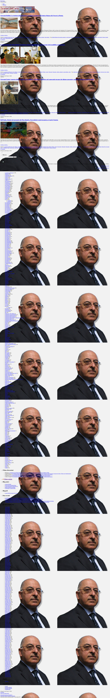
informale (6, 340)
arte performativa (8, 247)
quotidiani (7, 426)
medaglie (6, 370)
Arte (13, 37)
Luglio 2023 (7, 545)
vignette (6, 467)
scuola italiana (65, 72)
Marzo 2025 (7, 524)
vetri (6, 465)
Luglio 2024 (7, 532)
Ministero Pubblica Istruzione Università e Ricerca (14, 379)
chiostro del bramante (96, 72)
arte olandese (7, 244)
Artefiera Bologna (8, 263)
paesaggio (25, 147)
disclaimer (2, 692)
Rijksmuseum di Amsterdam (10, 430)
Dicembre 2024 (8, 527)
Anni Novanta (7, 184)
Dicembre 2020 (8, 576)
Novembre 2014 (8, 651)
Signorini (15, 73)
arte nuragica (7, 243)
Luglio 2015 (7, 643)
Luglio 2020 (7, 582)
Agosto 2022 (7, 556)
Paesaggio (54, 72)
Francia (6, 322)
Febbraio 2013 (7, 673)
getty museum (7, 331)
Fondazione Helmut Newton (10, 315)
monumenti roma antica (9, 385)
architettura (7, 195)
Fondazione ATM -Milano (9, 313)
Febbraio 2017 (7, 624)
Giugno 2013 (7, 669)
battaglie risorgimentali (72, 112)
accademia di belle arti (8, 37)
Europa (6, 303)
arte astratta (7, 205)
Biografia (4, 4)
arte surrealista (7, 259)
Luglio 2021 (7, 569)
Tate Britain (7, 455)
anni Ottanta (7, 185)
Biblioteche (7, 270)
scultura (6, 436)
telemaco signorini (34, 147)
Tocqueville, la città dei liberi (10, 488)
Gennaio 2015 (7, 649)
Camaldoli (7, 275)
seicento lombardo (8, 440)
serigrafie (6, 442)
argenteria (9, 200)
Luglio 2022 (7, 557)
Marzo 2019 (7, 598)
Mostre (34, 37)
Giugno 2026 (7, 509)
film (5, 312)
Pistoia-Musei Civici (9, 38)
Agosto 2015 (7, 642)
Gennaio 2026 (7, 514)
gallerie (31, 37)
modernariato (7, 381)
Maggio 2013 (7, 670)
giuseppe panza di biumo (9, 333)
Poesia (6, 413)
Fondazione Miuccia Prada (10, 319)
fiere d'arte (7, 311)
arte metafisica (7, 238)
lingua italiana (7, 355)
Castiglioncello (84, 112)
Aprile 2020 (7, 585)
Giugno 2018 (7, 607)
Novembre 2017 (8, 614)
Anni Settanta (7, 188)
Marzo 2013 (7, 672)
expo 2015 (7, 305)
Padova (8, 113)
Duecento (7, 301)
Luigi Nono (12, 147)
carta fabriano (7, 279)
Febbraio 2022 (7, 562)
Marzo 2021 (7, 573)
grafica (39, 112)
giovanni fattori (93, 112)
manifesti (6, 366)
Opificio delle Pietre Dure (9, 403)
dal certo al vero (103, 72)
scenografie (7, 435)
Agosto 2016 (7, 630)
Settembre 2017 (8, 616)
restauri (6, 429)
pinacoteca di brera (8, 411)
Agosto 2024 (7, 531)
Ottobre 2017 (7, 615)
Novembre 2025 (8, 516)
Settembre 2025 (8, 518)
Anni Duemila (7, 183)
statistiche (7, 450)
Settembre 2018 (8, 604)
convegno (7, 293)
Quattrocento (7, 424)
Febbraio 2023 (7, 550)
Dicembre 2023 (8, 539)
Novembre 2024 (8, 528)
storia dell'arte (7, 453)
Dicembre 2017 (8, 613)
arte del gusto (7, 211)
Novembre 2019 (8, 590)
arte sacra (6, 257)
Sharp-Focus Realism (9, 444)
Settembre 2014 (8, 653)
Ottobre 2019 (7, 591)
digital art (6, 298)
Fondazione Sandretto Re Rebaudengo (12, 320)
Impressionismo (8, 339)
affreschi (6, 173)
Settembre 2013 (8, 666)
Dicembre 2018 (8, 601)
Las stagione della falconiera (92, 37)
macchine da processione (9, 361)
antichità (6, 192)
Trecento (6, 459)
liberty (6, 350)
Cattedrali (7, 282)
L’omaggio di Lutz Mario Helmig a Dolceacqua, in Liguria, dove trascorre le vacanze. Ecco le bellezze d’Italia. (29, 472)
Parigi (6, 407)
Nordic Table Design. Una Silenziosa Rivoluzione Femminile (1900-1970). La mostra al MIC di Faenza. (24, 499)
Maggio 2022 (7, 559)
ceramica (6, 283)
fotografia (7, 321)
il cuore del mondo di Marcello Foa (11, 486)
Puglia (6, 422)
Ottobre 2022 (7, 554)
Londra (6, 358)
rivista (6, 432)
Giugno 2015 (7, 644)
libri (5, 351)
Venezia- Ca (40, 147)
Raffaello (6, 427)
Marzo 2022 (7, 561)
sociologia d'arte (8, 446)
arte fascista (7, 222)
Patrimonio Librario (8, 408)
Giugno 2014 (7, 657)
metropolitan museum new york (10, 373)
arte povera (7, 249)
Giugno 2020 (7, 583)
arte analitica (7, 204)
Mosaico (6, 386)
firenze (72, 37)
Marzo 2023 (7, 549)
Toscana (6, 458)
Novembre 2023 (8, 540)
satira (6, 434)
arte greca (7, 231)
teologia (6, 457)
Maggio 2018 (7, 608)
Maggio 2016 (7, 633)
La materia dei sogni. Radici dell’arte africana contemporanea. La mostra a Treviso (20, 498)
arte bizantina (7, 206)
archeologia (7, 194)
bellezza (15, 72)
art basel (6, 197)
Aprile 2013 (7, 671)
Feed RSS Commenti (11, 695)
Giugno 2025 (7, 521)
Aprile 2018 (7, 609)
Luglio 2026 (7, 508)
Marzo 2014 (7, 660)
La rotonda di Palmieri (100, 112)
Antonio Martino (8, 484)
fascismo (6, 308)
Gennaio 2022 (7, 563)
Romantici (29, 147)
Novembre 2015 (8, 639)
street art (6, 454)
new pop (6, 397)
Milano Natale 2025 (8, 375)
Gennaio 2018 (7, 612)
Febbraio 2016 (7, 636)
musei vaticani (7, 389)
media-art (6, 371)
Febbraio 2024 (7, 537)
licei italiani (7, 354)
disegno (6, 300)
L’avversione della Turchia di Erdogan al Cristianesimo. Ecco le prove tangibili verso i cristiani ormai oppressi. (33, 474)
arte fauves (7, 223)
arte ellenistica (7, 218)
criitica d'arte (21, 37)
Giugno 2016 (7, 632)
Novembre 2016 (8, 627)
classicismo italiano (8, 288)
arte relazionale (7, 251)
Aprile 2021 (7, 572)
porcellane (7, 420)
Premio (6, 421)
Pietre (6, 410)
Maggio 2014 (7, 658)
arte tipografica (7, 262)
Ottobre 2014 (7, 652)
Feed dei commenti (8, 688)
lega (1, 73)
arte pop (6, 248)
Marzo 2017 (7, 623)
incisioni (8, 307)
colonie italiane (7, 291)
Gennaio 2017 (7, 625)
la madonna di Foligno (9, 346)
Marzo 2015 (7, 647)
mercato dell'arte (8, 372)
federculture (7, 309)
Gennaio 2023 (7, 551)
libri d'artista (7, 352)
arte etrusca (7, 221)
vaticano (6, 464)
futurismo (6, 325)
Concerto (6, 292)
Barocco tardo (7, 266)
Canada (6, 276)
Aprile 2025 (7, 523)
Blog (4, 3)
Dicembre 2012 (8, 675)
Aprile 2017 (7, 622)
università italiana (8, 462)
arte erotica (7, 219)
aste (5, 264)
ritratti (6, 431)
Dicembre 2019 (8, 589)
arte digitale (7, 212)
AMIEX (6, 180)
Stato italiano (47, 37)
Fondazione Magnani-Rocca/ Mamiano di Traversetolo (15, 317)
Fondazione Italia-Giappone (10, 316)
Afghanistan (7, 174)
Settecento (7, 443)
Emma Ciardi (99, 146)
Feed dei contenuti (8, 687)
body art (6, 272)
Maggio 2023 (7, 547)
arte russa (6, 256)
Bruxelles (6, 274)
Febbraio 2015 (7, 648)
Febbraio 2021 (7, 574)
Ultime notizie (8, 479)
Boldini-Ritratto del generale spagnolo (59, 37)
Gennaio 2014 (7, 662)
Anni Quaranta (7, 186)
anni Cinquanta (8, 181)
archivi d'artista (7, 196)
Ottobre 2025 (7, 517)
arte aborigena (7, 202)
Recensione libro (8, 428)
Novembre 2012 (8, 676)
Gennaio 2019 (7, 600)
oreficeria (6, 404)
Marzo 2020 (7, 586)
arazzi (6, 193)
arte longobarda (8, 236)
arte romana (7, 254)
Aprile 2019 (7, 597)
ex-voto (6, 304)
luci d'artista (7, 359)
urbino (6, 463)
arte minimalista (8, 241)
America (6, 176)
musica (6, 392)
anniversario (7, 191)
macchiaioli (100, 37)
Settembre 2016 (8, 629)
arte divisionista (8, 214)
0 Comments (2, 39)
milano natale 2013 (8, 374)
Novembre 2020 (8, 577)
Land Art (6, 347)
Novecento (59, 146)
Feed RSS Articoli (3, 695)
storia (70, 72)
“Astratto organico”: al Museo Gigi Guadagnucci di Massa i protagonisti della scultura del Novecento (23, 500)
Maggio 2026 (7, 510)
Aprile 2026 (7, 511)
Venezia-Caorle (46, 147)
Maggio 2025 (7, 522)
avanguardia (80, 72)
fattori (108, 72)
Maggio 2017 (7, 621)
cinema (6, 285)
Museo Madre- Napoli (9, 390)
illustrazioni (7, 338)
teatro (6, 456)
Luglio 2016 (7, 631)
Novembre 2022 (8, 553)
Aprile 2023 (7, 548)
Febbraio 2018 (7, 611)
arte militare (7, 239)
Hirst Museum (7, 337)
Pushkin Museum (8, 423)
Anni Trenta (7, 189)
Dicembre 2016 (8, 626)
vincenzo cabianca (52, 147)
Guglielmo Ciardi (6, 147)
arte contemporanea (8, 209)
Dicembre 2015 (8, 638)
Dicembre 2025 (8, 515)
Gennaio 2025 (7, 526)
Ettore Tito (104, 146)
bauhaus (6, 267)
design (6, 297)
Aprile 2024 (7, 535)
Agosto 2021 (7, 568)
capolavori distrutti (8, 278)
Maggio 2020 (7, 584)
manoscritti (7, 367)
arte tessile (7, 261)
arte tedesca (7, 260)
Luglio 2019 (7, 594)
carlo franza (68, 37)
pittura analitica (8, 412)
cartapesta (7, 280)
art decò (6, 198)
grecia (6, 336)
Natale (6, 394)
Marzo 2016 (7, 635)
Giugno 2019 (7, 595)
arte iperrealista (7, 234)
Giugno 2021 (7, 570)
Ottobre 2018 (7, 603)
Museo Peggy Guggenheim (10, 391)
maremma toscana (3, 113)
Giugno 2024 (7, 533)
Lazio (6, 348)
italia (6, 345)
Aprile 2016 (7, 634)
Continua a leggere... (4, 35)
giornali (6, 332)
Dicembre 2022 (8, 552)
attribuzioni (7, 265)
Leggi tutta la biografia (105, 165)
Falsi (6, 306)
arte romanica (7, 255)
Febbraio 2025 (7, 525)
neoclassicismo (7, 396)
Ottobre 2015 (7, 640)
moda (6, 380)
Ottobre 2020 (7, 578)
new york (6, 398)
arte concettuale (8, 208)
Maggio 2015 (7, 645)
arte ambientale (7, 203)
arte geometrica (8, 229)
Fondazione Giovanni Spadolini (11, 314)
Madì (6, 362)
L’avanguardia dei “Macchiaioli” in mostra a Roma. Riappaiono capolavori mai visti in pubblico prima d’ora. (32, 44)
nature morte (7, 395)
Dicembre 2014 (8, 650)
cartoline (6, 281)
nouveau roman (8, 399)
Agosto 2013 (7, 667)
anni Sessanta (7, 187)
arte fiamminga (7, 224)
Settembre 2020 (8, 579)
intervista (6, 342)
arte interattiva (7, 233)
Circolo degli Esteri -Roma (10, 287)
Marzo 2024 (7, 536)
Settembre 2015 (8, 641)
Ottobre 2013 (7, 665)
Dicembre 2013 (8, 663)
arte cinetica (9, 213)
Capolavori (16, 37)
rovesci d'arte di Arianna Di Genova (11, 493)
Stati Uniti (7, 449)
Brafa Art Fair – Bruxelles (9, 273)
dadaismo (6, 296)
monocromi (7, 384)
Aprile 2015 (7, 646)
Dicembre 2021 (8, 564)
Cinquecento (7, 286)
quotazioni (7, 425)
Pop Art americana (8, 419)
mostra (8, 73)
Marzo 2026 (7, 512)
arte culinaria (7, 210)
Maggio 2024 (7, 534)
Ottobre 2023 (7, 541)
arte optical (7, 245)
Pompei (6, 418)
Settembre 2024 (8, 530)
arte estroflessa (7, 220)
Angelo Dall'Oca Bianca (87, 146)
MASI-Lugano (7, 369)
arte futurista (7, 228)
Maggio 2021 (7, 571)
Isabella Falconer (84, 37)
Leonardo (7, 349)
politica (6, 416)
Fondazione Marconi (9, 318)
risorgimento (20, 113)
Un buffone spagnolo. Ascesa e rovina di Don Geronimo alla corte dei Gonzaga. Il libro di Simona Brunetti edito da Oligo (27, 502)
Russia (6, 433)
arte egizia (7, 217)
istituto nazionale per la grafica (10, 344)
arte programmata (8, 250)
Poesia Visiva (7, 414)
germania (6, 330)
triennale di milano (8, 460)
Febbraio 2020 (7, 587)
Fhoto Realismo (8, 310)
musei (37, 37)
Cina (6, 284)
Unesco (6, 461)
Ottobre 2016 (7, 628)
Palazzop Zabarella (14, 113)
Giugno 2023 (7, 546)
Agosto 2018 (7, 605)
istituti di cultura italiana (9, 343)
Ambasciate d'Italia (8, 175)
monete (6, 383)
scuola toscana (25, 113)
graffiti (6, 334)
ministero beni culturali (47, 146)
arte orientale (7, 246)
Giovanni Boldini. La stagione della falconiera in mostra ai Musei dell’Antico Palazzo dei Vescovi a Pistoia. (31, 15)
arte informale (7, 232)
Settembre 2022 (8, 555)
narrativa (6, 393)
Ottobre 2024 (7, 529)
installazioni (7, 341)
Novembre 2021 (8, 565)
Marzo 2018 (7, 610)
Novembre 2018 (8, 602)
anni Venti (7, 190)
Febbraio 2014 (7, 661)
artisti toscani (75, 72)
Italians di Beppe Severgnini (10, 487)
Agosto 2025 (7, 519)
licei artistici (7, 353)
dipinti (28, 37)
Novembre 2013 (8, 664)
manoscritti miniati (8, 368)
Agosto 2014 (7, 654)
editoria (6, 302)
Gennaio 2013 (7, 674)
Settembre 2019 (8, 592)
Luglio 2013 (7, 668)
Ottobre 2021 (7, 566)
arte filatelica (7, 227)
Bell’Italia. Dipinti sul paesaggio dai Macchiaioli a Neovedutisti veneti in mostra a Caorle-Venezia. (29, 120)
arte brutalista (7, 207)
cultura (25, 37)
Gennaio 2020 (7, 588)
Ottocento (50, 72)
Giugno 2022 (7, 558)
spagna (6, 448)
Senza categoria (8, 441)
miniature (6, 376)
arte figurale (7, 226)
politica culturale (41, 37)
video (6, 466)
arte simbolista (7, 258)
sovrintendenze (7, 447)
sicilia (6, 445)
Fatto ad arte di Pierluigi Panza (10, 485)
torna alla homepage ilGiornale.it (6, 694)
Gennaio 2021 (7, 575)
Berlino (6, 269)
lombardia (7, 357)
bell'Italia (94, 146)
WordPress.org (7, 689)
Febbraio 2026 (7, 513)
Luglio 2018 (7, 606)
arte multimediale (8, 242)
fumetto (6, 323)
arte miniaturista (8, 240)
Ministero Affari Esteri (9, 377)
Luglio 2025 (7, 520)
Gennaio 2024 (7, 538)
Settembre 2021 (8, 567)
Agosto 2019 (7, 593)
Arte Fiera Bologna (8, 225)
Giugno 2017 (7, 620)
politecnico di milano (9, 415)
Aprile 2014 (7, 659)
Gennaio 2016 (7, 637)
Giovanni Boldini (77, 37)
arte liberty (7, 235)
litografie (6, 356)
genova (6, 329)
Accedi (6, 686)
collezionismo (24, 72)
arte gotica (7, 230)
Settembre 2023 (8, 542)
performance (7, 409)
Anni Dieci (7, 182)
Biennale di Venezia (8, 271)
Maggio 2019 (7, 596)
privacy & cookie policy (4, 693)
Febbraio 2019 (7, 599)
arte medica (7, 237)
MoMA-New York (8, 382)
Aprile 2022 (7, 560)
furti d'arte (7, 324)
